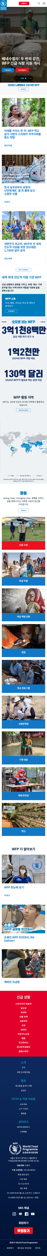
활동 (23, 1081)
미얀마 (23, 1012)
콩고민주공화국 (23, 1046)
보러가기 (23, 89)
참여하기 (23, 1122)
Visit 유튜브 (32, 1214)
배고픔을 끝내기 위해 (23, 1085)
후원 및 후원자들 (23, 1072)
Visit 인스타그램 (14, 1214)
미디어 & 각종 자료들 (23, 1099)
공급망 (23, 1090)
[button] (30, 78)
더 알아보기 (8, 70)
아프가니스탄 (23, 1033)
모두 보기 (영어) (23, 410)
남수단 (23, 1008)
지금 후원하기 (22, 70)
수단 (23, 1025)
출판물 (23, 1113)
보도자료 (23, 1104)
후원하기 (24, 3)
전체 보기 (23, 510)
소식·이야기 (23, 1108)
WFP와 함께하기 (23, 1127)
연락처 (37, 1248)
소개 (23, 1062)
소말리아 (23, 1020)
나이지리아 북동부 (24, 1003)
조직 (23, 1067)
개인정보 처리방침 (24, 1248)
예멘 (23, 1038)
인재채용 (23, 1131)
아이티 (23, 1029)
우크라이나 (23, 1042)
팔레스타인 (23, 1051)
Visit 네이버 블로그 (20, 1214)
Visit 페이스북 (26, 1214)
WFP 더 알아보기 (24, 270)
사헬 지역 (23, 1016)
